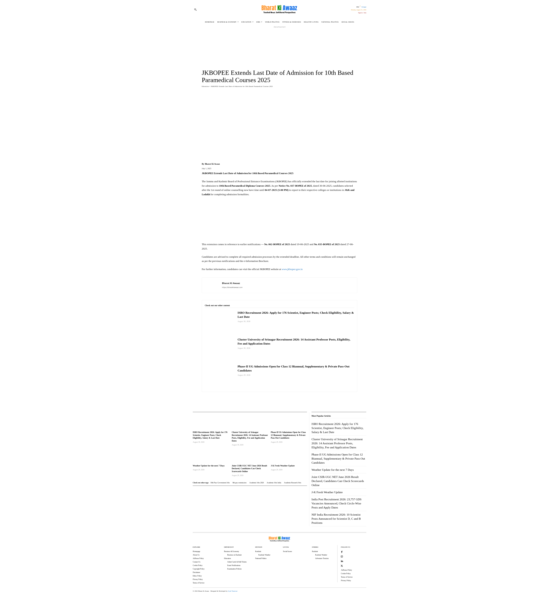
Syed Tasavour (233, 591)
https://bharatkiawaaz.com (232, 287)
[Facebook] (205, 399)
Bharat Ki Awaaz (212, 164)
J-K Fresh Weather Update (283, 466)
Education (205, 86)
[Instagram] (341, 556)
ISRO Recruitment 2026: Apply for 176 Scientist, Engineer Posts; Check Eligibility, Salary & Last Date (210, 435)
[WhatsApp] (218, 399)
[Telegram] (225, 399)
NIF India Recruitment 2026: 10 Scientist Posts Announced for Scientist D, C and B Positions (336, 518)
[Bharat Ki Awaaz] (279, 9)
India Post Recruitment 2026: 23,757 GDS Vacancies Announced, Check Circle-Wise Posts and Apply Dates (336, 503)
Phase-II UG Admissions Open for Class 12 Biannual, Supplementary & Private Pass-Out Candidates (288, 435)
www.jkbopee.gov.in (292, 269)
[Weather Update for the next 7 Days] (211, 455)
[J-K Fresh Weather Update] (289, 455)
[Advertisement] (279, 48)
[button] (195, 9)
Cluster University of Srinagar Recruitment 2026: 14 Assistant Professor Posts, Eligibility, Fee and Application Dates (337, 443)
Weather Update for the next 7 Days (208, 466)
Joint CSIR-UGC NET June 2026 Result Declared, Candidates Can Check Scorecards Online (249, 469)
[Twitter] (211, 399)
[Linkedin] (341, 561)
